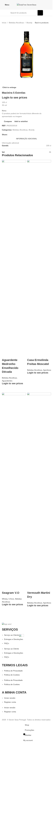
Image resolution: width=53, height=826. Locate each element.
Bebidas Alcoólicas (16, 23)
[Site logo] (26, 5)
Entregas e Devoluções (13, 639)
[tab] (26, 138)
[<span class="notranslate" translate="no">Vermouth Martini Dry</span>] (39, 488)
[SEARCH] (40, 12)
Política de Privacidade (13, 671)
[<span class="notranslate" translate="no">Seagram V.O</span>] (14, 488)
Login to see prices (14, 97)
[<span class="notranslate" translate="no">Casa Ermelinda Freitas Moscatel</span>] (39, 256)
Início (4, 23)
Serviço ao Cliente (11, 635)
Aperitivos (47, 370)
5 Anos (11, 599)
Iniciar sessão (9, 698)
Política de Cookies (12, 675)
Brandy (29, 23)
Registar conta (10, 702)
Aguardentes (7, 381)
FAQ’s (6, 643)
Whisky (5, 599)
